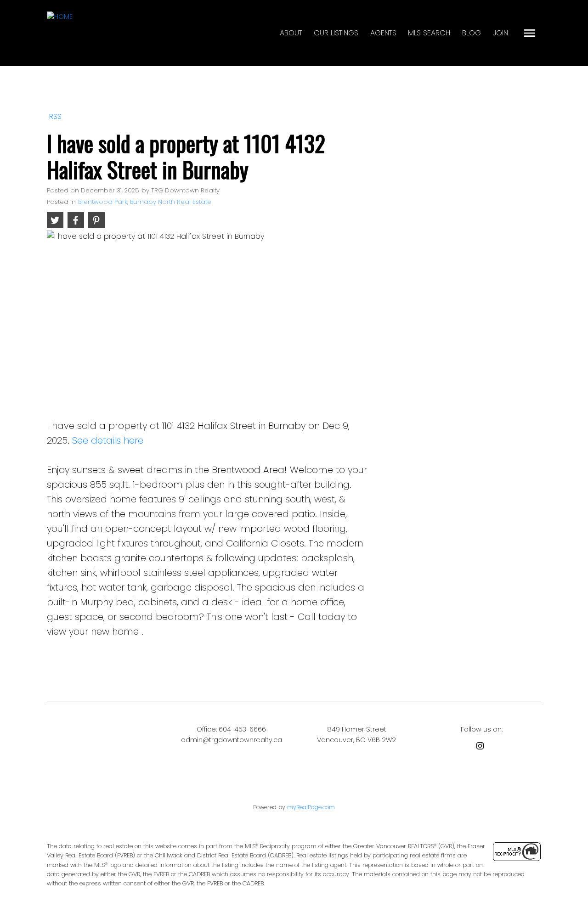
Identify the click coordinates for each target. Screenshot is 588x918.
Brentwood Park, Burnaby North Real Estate (144, 201)
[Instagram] (481, 747)
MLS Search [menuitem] (429, 33)
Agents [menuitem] (383, 33)
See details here (107, 440)
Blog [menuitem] (471, 33)
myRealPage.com (311, 807)
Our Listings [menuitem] (336, 33)
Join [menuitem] (500, 33)
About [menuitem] (291, 33)
